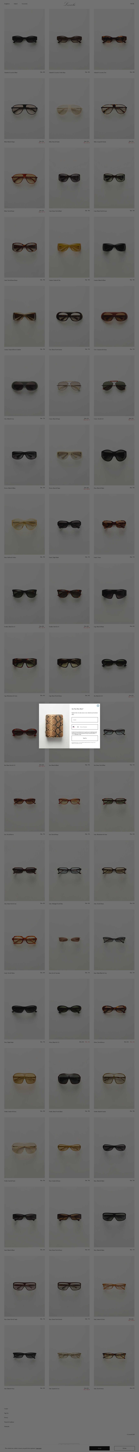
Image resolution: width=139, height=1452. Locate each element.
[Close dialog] (98, 706)
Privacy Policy (76, 734)
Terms (80, 734)
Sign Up (84, 738)
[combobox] (75, 726)
